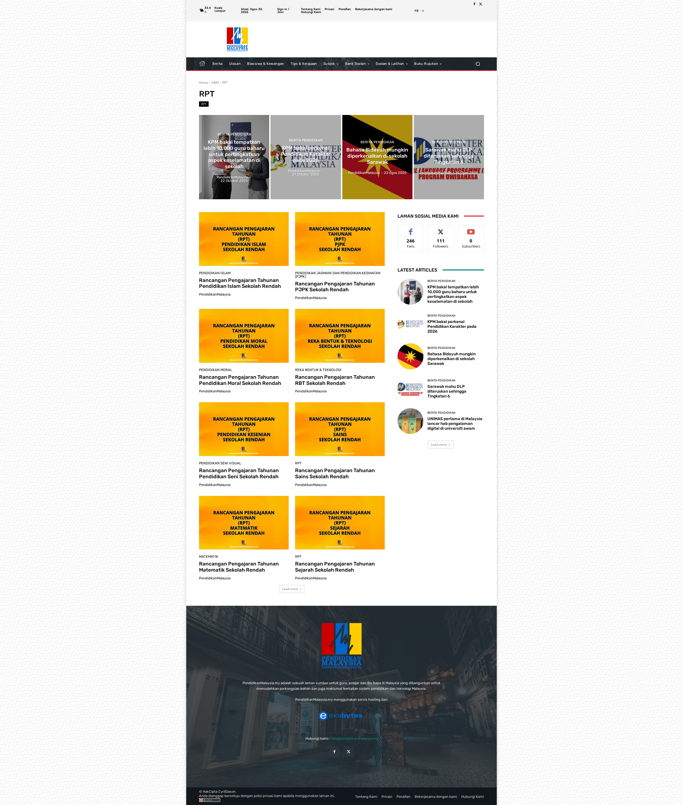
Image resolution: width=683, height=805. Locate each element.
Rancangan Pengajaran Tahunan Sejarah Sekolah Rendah (335, 567)
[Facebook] (474, 4)
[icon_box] (419, 11)
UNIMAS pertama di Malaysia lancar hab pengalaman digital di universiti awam (454, 423)
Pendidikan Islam (215, 273)
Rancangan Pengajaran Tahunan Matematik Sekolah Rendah (239, 567)
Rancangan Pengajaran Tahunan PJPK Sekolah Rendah (335, 287)
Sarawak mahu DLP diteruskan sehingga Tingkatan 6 (446, 391)
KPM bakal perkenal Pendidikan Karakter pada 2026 (451, 326)
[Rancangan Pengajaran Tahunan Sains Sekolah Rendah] (340, 429)
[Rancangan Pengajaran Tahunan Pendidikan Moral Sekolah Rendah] (244, 336)
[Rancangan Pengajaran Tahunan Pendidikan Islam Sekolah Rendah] (244, 239)
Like (411, 229)
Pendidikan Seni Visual (220, 463)
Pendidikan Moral (215, 370)
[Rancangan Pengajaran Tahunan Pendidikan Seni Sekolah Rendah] (244, 429)
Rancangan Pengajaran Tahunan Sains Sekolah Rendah (335, 473)
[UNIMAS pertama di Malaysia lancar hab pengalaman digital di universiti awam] (410, 421)
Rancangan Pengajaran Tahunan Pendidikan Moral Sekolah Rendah (240, 380)
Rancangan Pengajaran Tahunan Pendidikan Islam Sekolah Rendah (240, 283)
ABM (215, 82)
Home (203, 82)
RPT (204, 104)
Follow (441, 229)
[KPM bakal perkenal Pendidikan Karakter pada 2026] (306, 157)
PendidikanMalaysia (215, 294)
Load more (290, 589)
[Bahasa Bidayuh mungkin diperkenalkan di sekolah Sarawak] (377, 157)
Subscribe (471, 229)
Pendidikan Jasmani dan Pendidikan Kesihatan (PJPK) (337, 274)
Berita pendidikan (234, 134)
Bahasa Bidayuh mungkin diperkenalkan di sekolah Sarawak (451, 359)
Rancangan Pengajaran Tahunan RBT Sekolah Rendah (335, 380)
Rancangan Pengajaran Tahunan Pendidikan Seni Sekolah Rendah (239, 473)
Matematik (208, 556)
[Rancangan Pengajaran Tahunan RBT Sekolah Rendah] (340, 336)
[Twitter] (481, 4)
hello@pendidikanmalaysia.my (353, 738)
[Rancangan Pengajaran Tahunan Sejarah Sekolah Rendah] (340, 523)
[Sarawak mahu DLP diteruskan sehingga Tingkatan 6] (449, 157)
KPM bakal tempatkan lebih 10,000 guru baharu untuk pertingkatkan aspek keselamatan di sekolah (453, 294)
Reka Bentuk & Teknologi (318, 370)
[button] (477, 64)
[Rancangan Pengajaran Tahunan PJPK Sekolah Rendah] (340, 239)
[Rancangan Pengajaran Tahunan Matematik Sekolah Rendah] (244, 523)
